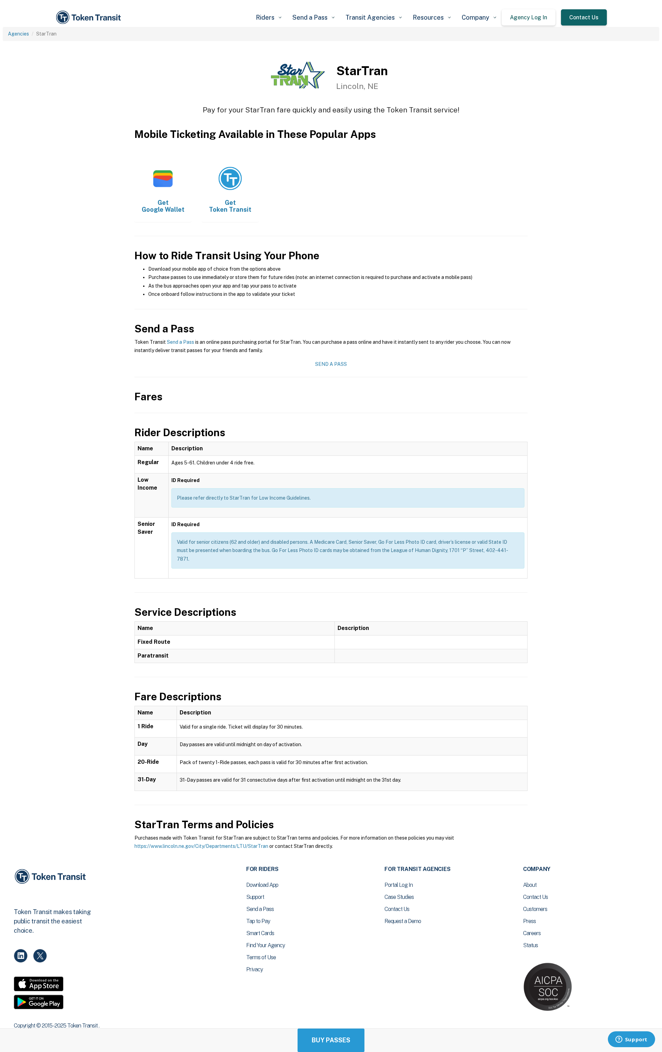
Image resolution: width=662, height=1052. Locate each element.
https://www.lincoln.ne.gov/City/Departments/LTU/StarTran (201, 846)
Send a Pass (180, 342)
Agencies (18, 34)
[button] (268, 17)
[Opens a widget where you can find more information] (631, 1040)
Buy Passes (331, 1040)
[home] (89, 17)
